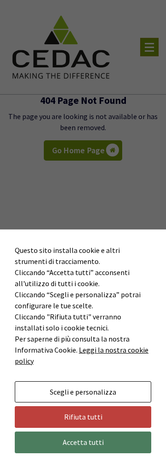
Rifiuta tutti (83, 416)
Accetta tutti (83, 442)
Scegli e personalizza (83, 391)
